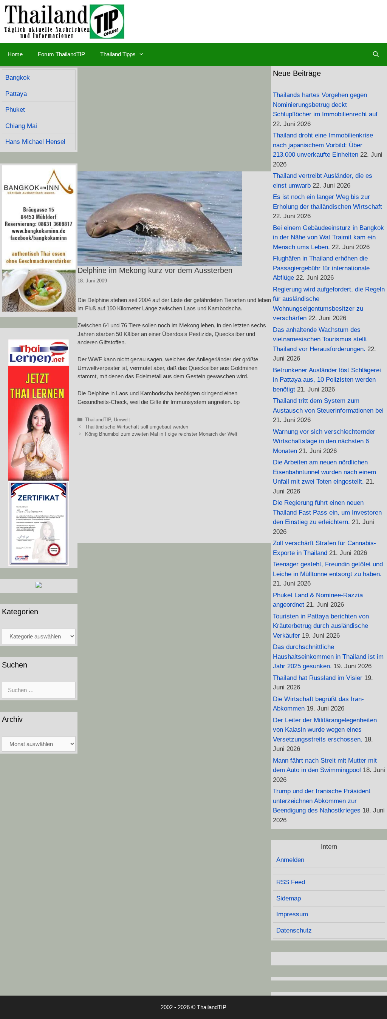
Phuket (15, 109)
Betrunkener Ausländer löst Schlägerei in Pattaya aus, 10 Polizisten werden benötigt (327, 380)
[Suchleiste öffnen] (376, 54)
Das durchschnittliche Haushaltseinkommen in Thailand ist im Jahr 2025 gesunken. (328, 656)
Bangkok (17, 77)
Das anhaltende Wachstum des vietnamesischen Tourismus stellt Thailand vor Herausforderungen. (320, 339)
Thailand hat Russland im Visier (317, 677)
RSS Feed (290, 882)
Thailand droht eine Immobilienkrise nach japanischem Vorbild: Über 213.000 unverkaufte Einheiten (323, 145)
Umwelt (122, 419)
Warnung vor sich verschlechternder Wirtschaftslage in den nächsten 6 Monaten (324, 441)
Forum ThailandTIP (61, 54)
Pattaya (16, 93)
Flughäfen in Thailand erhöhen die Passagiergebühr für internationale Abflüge (321, 268)
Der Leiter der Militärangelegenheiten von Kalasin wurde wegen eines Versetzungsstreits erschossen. (325, 730)
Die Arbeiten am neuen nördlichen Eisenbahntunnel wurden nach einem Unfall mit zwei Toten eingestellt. (324, 472)
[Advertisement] (174, 118)
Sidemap (288, 898)
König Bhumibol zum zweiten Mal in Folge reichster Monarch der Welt (161, 434)
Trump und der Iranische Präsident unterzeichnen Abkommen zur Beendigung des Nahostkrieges (321, 801)
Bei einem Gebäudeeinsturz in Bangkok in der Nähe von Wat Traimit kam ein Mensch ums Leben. (328, 237)
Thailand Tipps (118, 54)
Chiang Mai (21, 125)
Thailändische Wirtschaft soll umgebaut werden (136, 427)
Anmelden (290, 859)
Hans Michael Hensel (35, 141)
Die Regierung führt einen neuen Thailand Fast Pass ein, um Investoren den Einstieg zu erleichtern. (327, 512)
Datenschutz (294, 930)
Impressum (292, 914)
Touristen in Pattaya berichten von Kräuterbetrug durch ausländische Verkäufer (321, 626)
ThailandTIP (98, 419)
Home (15, 54)
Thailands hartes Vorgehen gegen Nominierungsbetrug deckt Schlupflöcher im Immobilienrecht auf (325, 104)
